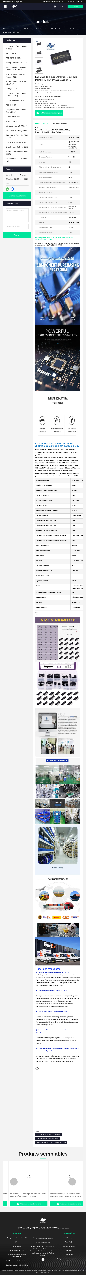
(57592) (17, 47)
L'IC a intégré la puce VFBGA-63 (47, 1138)
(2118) (17, 136)
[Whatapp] (7, 189)
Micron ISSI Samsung (26, 29)
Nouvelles (69, 1250)
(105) (13, 58)
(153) (13, 117)
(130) (16, 111)
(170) (11, 121)
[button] (14, 1182)
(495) (16, 83)
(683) (11, 53)
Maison (5, 29)
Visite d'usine (69, 1242)
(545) (11, 105)
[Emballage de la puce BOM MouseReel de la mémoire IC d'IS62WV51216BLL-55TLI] (61, 57)
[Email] (12, 189)
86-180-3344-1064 (76, 1)
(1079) (17, 147)
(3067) (17, 153)
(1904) (16, 63)
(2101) (16, 126)
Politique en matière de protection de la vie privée (69, 1260)
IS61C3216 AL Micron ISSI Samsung (49, 1134)
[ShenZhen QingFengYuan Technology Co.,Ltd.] (14, 6)
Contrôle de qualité (69, 1246)
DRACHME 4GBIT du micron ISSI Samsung (51, 1142)
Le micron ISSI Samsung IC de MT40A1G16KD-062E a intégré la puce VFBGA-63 (22, 1195)
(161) (16, 94)
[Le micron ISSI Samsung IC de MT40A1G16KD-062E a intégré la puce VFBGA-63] (23, 1177)
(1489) (16, 68)
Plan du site (69, 1254)
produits (13, 29)
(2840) (16, 131)
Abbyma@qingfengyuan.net (54, 1)
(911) (15, 76)
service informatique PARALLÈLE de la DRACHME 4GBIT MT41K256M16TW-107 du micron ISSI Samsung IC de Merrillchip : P (61, 1195)
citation (75, 6)
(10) (16, 160)
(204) (11, 89)
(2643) (16, 142)
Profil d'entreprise (69, 1238)
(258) (15, 100)
